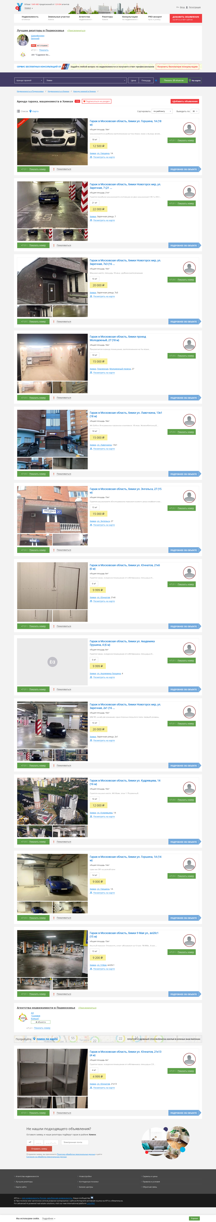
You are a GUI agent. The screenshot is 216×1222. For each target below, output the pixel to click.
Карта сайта (21, 1187)
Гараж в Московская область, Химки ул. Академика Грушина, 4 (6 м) (122, 642)
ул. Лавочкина (104, 444)
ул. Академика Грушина (109, 673)
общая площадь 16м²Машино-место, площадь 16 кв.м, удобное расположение (116, 271)
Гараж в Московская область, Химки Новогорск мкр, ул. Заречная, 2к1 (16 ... (125, 706)
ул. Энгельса (103, 521)
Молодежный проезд (120, 368)
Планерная (102, 368)
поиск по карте (47, 1039)
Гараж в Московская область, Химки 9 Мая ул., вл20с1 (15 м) (124, 934)
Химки (93, 153)
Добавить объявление (186, 18)
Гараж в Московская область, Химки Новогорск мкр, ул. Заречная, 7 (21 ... (125, 185)
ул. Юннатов (103, 597)
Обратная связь (150, 1187)
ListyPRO (91, 1203)
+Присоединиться (76, 30)
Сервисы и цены (150, 1176)
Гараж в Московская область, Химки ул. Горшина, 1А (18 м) (125, 122)
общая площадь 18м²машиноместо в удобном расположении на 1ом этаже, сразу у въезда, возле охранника (125, 131)
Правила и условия (151, 1181)
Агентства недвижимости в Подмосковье (46, 1007)
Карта (35, 111)
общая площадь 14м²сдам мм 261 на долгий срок (102, 867)
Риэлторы (107, 18)
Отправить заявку (39, 1149)
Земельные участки (59, 18)
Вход (182, 7)
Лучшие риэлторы (24, 1181)
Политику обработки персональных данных (76, 1154)
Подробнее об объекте (183, 169)
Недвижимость (30, 18)
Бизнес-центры (86, 1187)
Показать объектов (174, 80)
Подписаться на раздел (98, 101)
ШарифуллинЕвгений (37, 37)
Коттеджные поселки (88, 1181)
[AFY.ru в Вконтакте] (92, 1197)
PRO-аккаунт (155, 18)
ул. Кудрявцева (105, 812)
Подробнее (47, 1218)
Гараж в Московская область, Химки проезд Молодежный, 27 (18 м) (118, 338)
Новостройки (85, 1176)
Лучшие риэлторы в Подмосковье (40, 30)
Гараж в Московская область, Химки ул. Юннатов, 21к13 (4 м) (125, 1053)
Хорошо (194, 1218)
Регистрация (195, 7)
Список (24, 111)
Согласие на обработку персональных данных (46, 1156)
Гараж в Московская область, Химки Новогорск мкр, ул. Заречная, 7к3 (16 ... (125, 262)
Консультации (130, 18)
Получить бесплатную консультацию (177, 66)
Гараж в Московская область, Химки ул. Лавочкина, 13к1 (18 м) (126, 414)
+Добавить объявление (185, 101)
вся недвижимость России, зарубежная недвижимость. (47, 1198)
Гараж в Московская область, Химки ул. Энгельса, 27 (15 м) (125, 490)
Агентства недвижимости (27, 1176)
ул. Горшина (103, 153)
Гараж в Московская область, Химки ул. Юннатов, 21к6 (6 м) (125, 566)
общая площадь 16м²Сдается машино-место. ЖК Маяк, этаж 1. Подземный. (114, 791)
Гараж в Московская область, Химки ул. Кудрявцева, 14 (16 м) (125, 782)
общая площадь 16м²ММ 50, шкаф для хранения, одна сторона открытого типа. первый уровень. (124, 715)
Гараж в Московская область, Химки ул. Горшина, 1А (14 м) (125, 858)
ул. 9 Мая (102, 965)
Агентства (86, 18)
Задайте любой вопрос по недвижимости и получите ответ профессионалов (112, 66)
